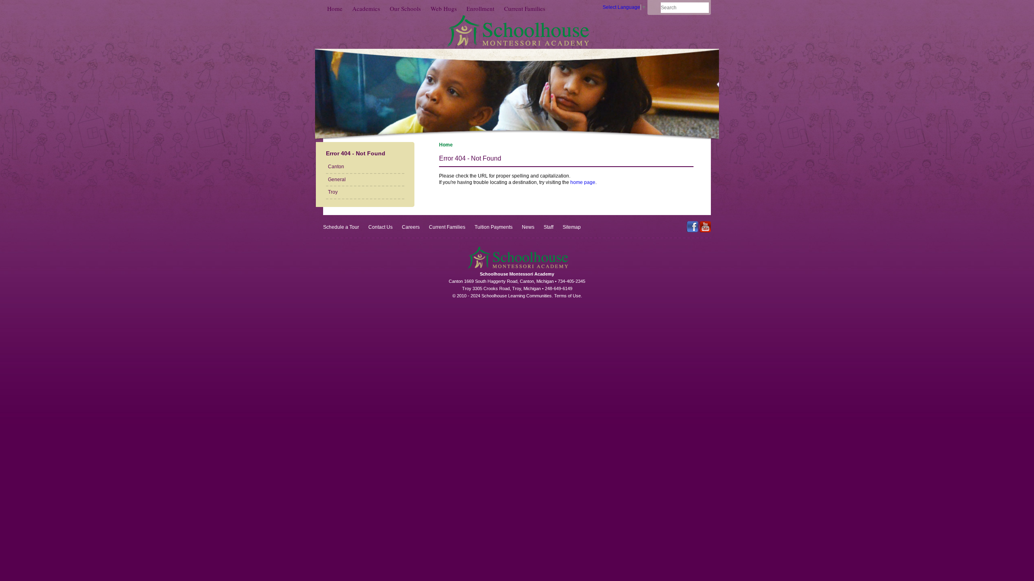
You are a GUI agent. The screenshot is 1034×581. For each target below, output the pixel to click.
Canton (336, 166)
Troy (333, 192)
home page (582, 182)
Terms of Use (567, 295)
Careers (411, 227)
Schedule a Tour (341, 227)
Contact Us (380, 227)
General (337, 179)
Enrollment (480, 8)
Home (335, 8)
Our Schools (405, 8)
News (528, 227)
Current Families (524, 8)
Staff (548, 227)
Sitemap (572, 227)
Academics (366, 8)
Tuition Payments (494, 227)
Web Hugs (444, 8)
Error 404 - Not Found (355, 153)
